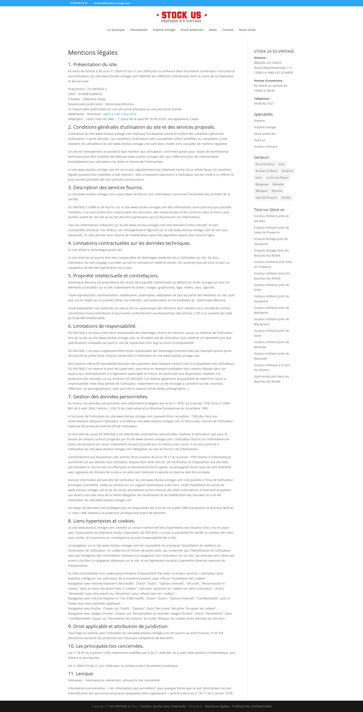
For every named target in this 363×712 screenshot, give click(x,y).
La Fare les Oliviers (277, 177)
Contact (228, 30)
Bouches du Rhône (266, 171)
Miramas (277, 191)
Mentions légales (217, 706)
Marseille (278, 184)
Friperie (259, 121)
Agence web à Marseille (120, 114)
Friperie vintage (164, 30)
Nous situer (247, 30)
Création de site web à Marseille (163, 706)
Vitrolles (286, 197)
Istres (259, 177)
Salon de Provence (266, 197)
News (213, 30)
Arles (282, 164)
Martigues (262, 191)
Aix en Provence (265, 164)
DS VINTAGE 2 (119, 706)
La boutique (116, 30)
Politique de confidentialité (252, 706)
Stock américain (192, 30)
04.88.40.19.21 (264, 103)
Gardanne (287, 171)
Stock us (260, 140)
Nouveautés (138, 30)
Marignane (262, 184)
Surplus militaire (266, 146)
